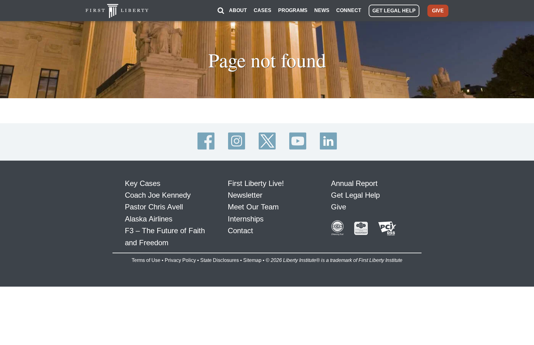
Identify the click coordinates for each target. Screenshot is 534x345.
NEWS (321, 10)
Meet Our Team (253, 207)
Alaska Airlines (148, 219)
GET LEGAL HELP (394, 10)
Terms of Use (146, 260)
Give (338, 207)
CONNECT (348, 10)
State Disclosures (219, 260)
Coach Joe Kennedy (158, 195)
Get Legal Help (355, 195)
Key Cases (142, 183)
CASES (262, 10)
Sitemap (252, 260)
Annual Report (354, 183)
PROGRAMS (292, 10)
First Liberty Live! (256, 183)
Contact (240, 230)
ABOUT (238, 10)
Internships (246, 219)
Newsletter (245, 195)
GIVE (438, 10)
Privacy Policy (180, 260)
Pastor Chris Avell (154, 207)
